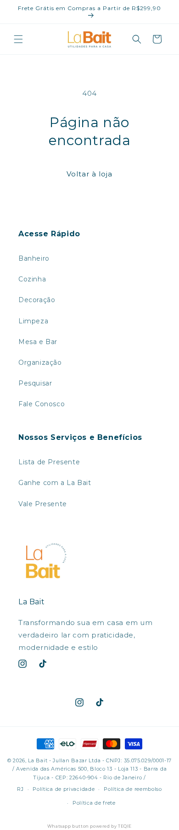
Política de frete (94, 803)
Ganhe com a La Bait (54, 483)
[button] (18, 39)
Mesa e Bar (37, 342)
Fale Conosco (41, 404)
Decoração (36, 300)
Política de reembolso (133, 789)
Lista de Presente (49, 462)
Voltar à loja (89, 174)
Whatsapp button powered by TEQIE (89, 826)
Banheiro (34, 258)
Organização (40, 362)
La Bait (37, 760)
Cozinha (32, 279)
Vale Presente (42, 504)
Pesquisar (35, 383)
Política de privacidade (64, 789)
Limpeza (33, 321)
